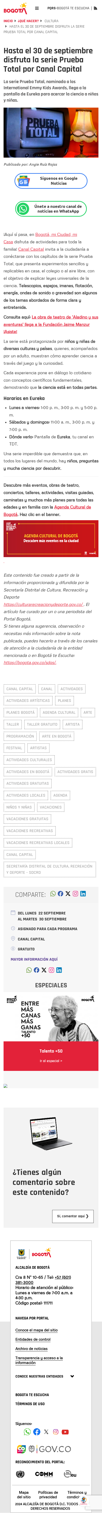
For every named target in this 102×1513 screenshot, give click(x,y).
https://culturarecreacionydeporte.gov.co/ (43, 604)
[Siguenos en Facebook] (27, 1431)
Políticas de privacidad (48, 1494)
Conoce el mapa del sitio (36, 1330)
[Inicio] (15, 8)
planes (64, 700)
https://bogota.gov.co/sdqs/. (30, 662)
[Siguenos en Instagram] (55, 1431)
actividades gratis (75, 771)
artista (72, 724)
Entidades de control (33, 1339)
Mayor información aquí (34, 959)
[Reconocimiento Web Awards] (70, 1473)
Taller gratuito (42, 724)
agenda (60, 795)
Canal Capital (31, 249)
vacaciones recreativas (29, 831)
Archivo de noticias (31, 1348)
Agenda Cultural (59, 712)
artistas (38, 748)
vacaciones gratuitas (27, 819)
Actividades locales (25, 795)
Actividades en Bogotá (27, 771)
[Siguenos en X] (46, 1431)
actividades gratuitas (27, 783)
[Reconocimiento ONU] (20, 1473)
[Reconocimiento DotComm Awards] (43, 1473)
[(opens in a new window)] (75, 895)
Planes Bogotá (20, 712)
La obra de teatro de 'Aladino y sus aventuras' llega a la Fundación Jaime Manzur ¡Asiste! (51, 324)
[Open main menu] (36, 8)
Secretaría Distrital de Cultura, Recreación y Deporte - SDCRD (49, 869)
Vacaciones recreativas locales (38, 842)
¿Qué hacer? (28, 21)
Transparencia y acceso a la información (39, 1360)
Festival (14, 748)
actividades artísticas (28, 700)
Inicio (8, 21)
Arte (87, 712)
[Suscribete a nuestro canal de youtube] (65, 1431)
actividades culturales (29, 760)
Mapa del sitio (24, 1494)
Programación (20, 736)
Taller (12, 724)
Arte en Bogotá (56, 736)
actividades (71, 689)
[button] (53, 895)
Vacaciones (51, 807)
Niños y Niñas (19, 807)
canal (46, 689)
